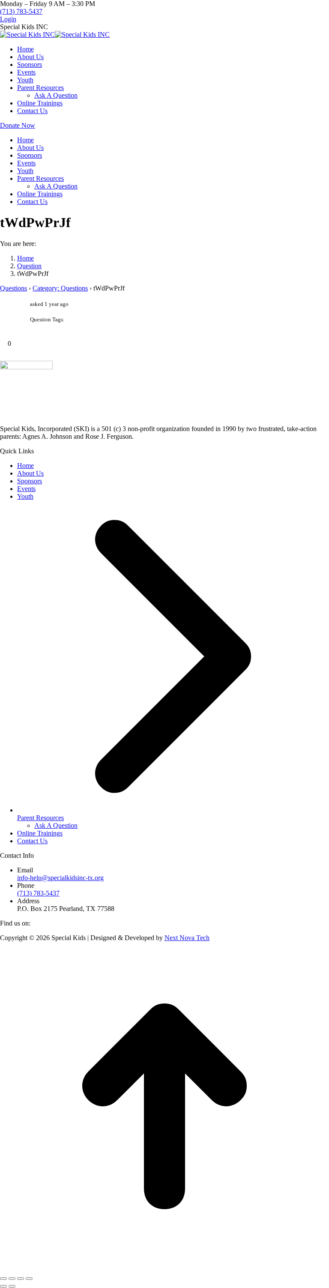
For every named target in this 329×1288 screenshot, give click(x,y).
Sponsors (29, 481)
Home (25, 465)
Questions (13, 288)
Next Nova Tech (186, 937)
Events (26, 488)
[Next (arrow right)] (12, 1286)
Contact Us (32, 841)
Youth (25, 496)
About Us (30, 473)
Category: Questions (60, 288)
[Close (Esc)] (3, 1278)
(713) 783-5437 (21, 11)
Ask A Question (56, 825)
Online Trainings (40, 833)
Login (8, 19)
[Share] (12, 1278)
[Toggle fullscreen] (20, 1278)
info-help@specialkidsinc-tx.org (60, 877)
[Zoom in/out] (29, 1278)
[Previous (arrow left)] (3, 1286)
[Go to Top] (164, 1268)
